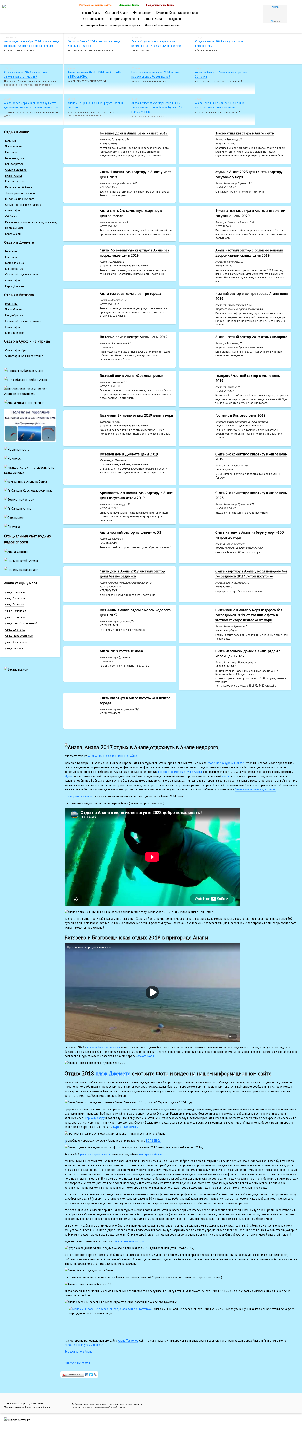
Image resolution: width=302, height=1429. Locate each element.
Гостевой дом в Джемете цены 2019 (129, 454)
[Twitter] (91, 1373)
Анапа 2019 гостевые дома (121, 651)
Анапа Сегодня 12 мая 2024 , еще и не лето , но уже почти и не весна (220, 105)
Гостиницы (11, 141)
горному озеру (95, 1118)
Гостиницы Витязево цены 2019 (240, 415)
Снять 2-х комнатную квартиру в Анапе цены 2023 (251, 495)
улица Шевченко (15, 629)
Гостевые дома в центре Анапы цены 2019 (134, 336)
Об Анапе (11, 216)
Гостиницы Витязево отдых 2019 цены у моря (136, 415)
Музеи (69, 776)
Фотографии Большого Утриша (24, 356)
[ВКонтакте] (87, 1373)
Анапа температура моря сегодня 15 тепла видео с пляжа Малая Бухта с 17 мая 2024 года (156, 107)
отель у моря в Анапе (79, 796)
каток (226, 776)
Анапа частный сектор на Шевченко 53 (130, 532)
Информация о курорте (19, 199)
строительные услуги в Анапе (84, 1345)
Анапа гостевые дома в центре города (130, 293)
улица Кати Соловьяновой (21, 623)
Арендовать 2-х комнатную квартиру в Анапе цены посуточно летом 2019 (136, 495)
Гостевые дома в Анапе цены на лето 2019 (134, 133)
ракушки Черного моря (95, 1154)
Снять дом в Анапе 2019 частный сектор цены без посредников (132, 574)
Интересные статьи (78, 1363)
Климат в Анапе (14, 181)
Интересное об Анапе (18, 187)
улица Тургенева (15, 617)
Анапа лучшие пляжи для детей (255, 789)
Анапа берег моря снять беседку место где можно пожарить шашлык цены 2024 (31, 105)
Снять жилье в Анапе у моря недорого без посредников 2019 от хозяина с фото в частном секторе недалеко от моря (248, 615)
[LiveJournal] (95, 1373)
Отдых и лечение (16, 169)
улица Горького (14, 604)
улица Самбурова (16, 642)
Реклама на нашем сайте (95, 5)
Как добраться (14, 164)
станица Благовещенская (104, 1047)
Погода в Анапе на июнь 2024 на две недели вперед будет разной (155, 74)
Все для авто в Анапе (78, 1352)
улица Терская (14, 648)
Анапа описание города (129, 1241)
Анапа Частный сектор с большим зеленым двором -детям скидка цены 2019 (249, 253)
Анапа (275, 7)
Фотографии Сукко (16, 350)
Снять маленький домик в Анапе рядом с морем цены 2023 (247, 653)
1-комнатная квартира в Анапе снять (244, 133)
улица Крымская (15, 592)
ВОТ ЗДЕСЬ (153, 1140)
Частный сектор (14, 146)
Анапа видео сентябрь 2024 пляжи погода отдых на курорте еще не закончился (31, 43)
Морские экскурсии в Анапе (226, 763)
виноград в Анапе (150, 1154)
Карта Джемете (14, 286)
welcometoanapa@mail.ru (36, 1407)
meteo (275, 21)
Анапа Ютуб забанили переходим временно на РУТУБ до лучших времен (156, 43)
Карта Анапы (13, 234)
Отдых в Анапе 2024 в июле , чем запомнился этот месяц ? (26, 74)
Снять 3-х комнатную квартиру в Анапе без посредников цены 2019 (134, 253)
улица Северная (15, 598)
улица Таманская (15, 611)
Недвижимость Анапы (160, 5)
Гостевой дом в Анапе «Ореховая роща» (131, 375)
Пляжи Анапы (13, 175)
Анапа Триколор (128, 1340)
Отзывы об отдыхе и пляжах (23, 205)
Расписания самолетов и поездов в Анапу (31, 222)
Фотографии (13, 210)
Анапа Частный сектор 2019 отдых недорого (251, 336)
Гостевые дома (14, 158)
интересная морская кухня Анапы (180, 772)
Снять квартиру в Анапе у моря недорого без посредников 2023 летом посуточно (251, 574)
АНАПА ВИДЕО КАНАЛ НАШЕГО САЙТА (112, 756)
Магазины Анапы (129, 5)
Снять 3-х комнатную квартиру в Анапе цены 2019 (251, 456)
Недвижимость (14, 228)
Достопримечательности (20, 193)
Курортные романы (125, 1127)
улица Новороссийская (19, 635)
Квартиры (11, 152)
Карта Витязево (14, 333)
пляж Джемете (113, 1073)
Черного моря (145, 1056)
